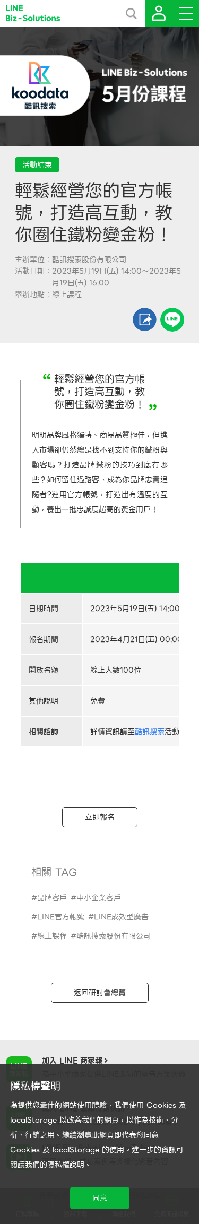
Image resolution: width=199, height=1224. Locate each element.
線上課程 (52, 936)
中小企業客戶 (98, 898)
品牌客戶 (52, 898)
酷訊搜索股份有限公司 (113, 936)
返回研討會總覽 (100, 993)
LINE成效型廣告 (121, 917)
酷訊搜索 (150, 731)
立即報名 (100, 817)
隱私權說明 (65, 1164)
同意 (99, 1198)
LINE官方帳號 (60, 917)
